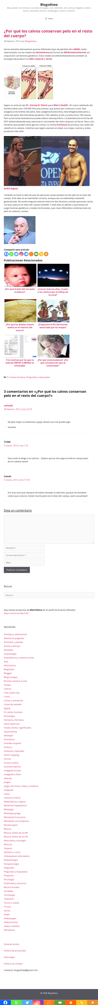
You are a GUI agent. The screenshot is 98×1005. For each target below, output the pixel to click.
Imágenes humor (12, 770)
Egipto (7, 708)
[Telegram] (26, 254)
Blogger (8, 673)
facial (49, 58)
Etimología (9, 716)
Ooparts (8, 848)
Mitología (9, 809)
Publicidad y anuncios (15, 883)
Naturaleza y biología (15, 840)
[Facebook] (6, 254)
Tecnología (9, 895)
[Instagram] (21, 254)
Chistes (7, 684)
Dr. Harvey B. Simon (37, 105)
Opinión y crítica (12, 852)
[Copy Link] (41, 254)
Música (7, 828)
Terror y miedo (11, 902)
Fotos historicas (12, 723)
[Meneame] (31, 254)
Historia (8, 747)
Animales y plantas (13, 642)
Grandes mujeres (12, 743)
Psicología (9, 879)
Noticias (8, 844)
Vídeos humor (11, 922)
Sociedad (8, 891)
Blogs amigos (10, 677)
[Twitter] (16, 254)
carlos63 (8, 405)
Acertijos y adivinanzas (15, 634)
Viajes (7, 914)
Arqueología (10, 653)
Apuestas (8, 649)
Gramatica (9, 739)
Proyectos (9, 875)
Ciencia (7, 688)
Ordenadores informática (17, 856)
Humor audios (11, 762)
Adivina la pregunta (14, 638)
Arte (6, 661)
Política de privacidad (15, 950)
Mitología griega (12, 813)
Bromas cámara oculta (15, 680)
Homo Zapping (11, 754)
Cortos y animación (13, 700)
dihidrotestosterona (74, 52)
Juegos (7, 782)
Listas (7, 793)
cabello (76, 49)
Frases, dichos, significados (17, 727)
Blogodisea (49, 4)
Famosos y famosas (14, 719)
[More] (46, 254)
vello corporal (36, 58)
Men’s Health (60, 105)
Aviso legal (9, 957)
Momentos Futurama (14, 817)
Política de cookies (13, 963)
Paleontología (11, 859)
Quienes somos (11, 944)
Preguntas (9, 867)
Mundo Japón (11, 824)
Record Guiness (11, 887)
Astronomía (10, 665)
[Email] (36, 254)
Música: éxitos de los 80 (16, 832)
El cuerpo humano (16, 377)
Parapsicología (11, 863)
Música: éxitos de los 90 (16, 836)
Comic (7, 696)
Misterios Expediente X (15, 805)
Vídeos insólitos (12, 926)
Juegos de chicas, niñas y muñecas (21, 786)
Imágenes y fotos (12, 774)
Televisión (9, 898)
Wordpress (9, 929)
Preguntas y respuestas (38, 377)
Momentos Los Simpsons (16, 821)
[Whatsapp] (11, 254)
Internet (8, 778)
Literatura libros (12, 797)
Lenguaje (8, 789)
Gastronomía (10, 731)
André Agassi (11, 188)
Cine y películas (12, 692)
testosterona (42, 52)
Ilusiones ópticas (12, 766)
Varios (7, 910)
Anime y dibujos (12, 646)
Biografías (9, 669)
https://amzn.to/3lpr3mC (16, 613)
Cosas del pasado (13, 704)
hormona (62, 124)
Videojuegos (10, 918)
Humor (7, 758)
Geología (8, 735)
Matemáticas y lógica (14, 801)
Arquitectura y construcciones (19, 657)
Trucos (7, 906)
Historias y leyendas (14, 751)
